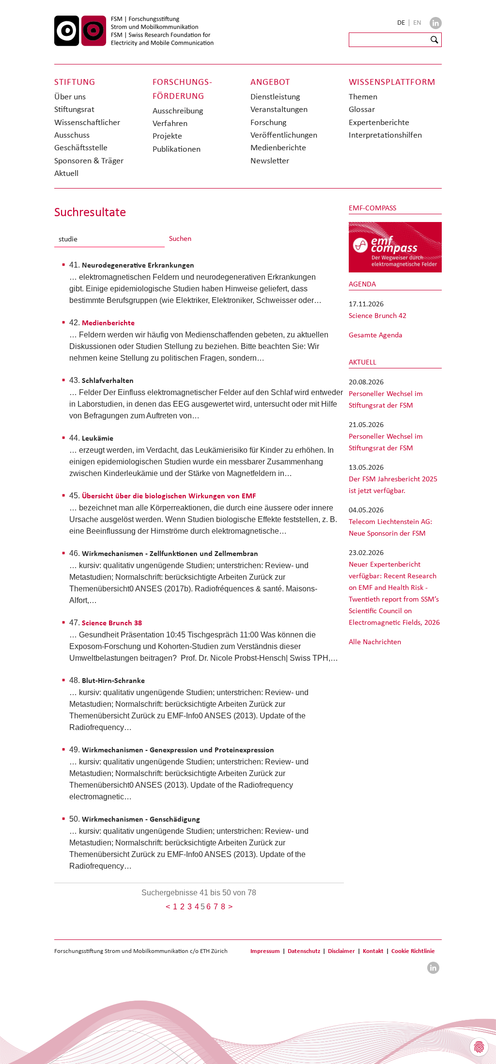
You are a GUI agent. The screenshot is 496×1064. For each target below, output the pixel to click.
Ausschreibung (178, 110)
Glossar (362, 109)
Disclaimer (341, 950)
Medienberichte (278, 147)
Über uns (70, 96)
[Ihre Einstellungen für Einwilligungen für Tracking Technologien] (479, 1047)
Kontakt (373, 950)
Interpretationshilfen (385, 134)
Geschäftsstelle (81, 147)
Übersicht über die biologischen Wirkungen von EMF (169, 495)
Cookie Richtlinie (413, 950)
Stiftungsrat (74, 109)
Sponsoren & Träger (89, 160)
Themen (363, 96)
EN (417, 22)
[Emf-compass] (395, 247)
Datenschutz (304, 950)
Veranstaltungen (279, 109)
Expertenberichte (379, 122)
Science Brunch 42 (377, 315)
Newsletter (269, 160)
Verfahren (170, 123)
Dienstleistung (275, 96)
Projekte (167, 135)
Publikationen (177, 148)
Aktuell (66, 173)
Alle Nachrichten (375, 641)
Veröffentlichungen (283, 134)
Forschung (268, 122)
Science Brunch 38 (112, 622)
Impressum (265, 950)
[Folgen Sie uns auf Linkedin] (436, 23)
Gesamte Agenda (376, 334)
